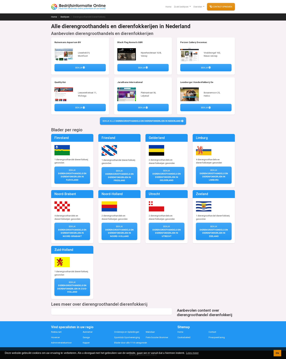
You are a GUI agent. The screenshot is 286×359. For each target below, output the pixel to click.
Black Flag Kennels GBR (130, 42)
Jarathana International (130, 82)
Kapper (86, 342)
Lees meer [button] (192, 353)
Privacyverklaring (217, 337)
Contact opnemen (222, 6)
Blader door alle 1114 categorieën (130, 342)
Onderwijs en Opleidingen (126, 332)
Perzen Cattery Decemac (193, 42)
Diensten (198, 6)
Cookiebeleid (183, 337)
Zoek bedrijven (181, 6)
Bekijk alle (142, 121)
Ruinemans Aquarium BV (67, 42)
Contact (212, 332)
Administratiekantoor (61, 342)
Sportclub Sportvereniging (127, 337)
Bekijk (79, 67)
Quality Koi (60, 82)
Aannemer (88, 332)
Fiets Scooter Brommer (157, 337)
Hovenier (55, 337)
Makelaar (150, 332)
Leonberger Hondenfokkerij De (196, 82)
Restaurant (56, 332)
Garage (86, 337)
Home (168, 6)
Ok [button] (277, 353)
